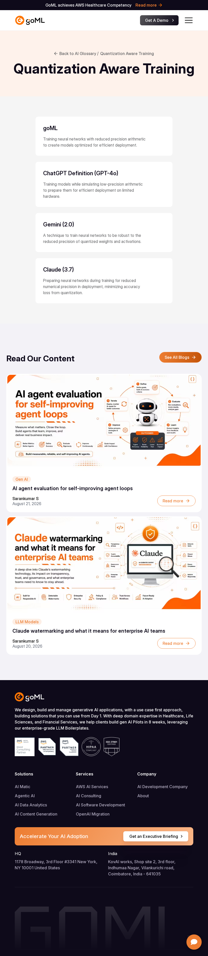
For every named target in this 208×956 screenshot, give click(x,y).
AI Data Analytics (31, 804)
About (143, 795)
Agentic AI (25, 795)
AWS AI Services (92, 786)
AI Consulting (88, 795)
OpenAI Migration (93, 814)
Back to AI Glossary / (78, 53)
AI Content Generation (36, 814)
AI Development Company (162, 786)
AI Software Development (100, 804)
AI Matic (22, 786)
